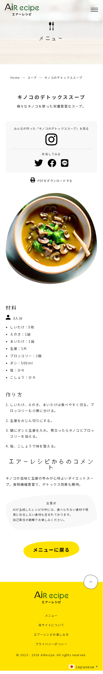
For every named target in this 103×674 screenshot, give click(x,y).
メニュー (51, 615)
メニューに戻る (51, 549)
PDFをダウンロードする (55, 180)
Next (100, 238)
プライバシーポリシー (51, 644)
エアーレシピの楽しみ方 (51, 634)
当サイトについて (51, 625)
